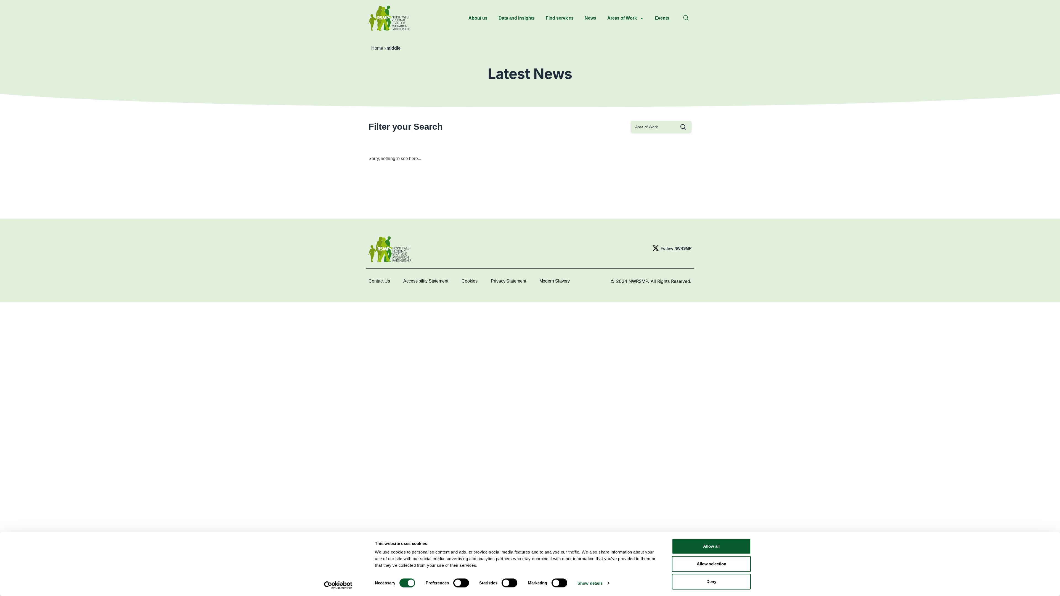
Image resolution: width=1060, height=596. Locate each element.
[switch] (461, 582)
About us (477, 18)
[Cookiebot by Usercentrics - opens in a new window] (338, 585)
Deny (711, 581)
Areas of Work (622, 18)
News (590, 18)
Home (377, 48)
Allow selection (711, 564)
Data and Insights (517, 18)
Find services (560, 18)
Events (662, 18)
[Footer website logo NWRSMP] (390, 249)
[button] (685, 18)
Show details (590, 583)
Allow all (711, 546)
